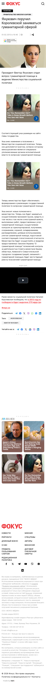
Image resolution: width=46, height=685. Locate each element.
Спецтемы (30, 537)
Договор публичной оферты (30, 551)
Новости (6, 533)
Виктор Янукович (11, 323)
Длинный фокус (10, 541)
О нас (4, 545)
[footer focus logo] (12, 526)
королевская (17, 318)
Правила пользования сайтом (9, 551)
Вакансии (30, 545)
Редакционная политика (9, 559)
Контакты (36, 677)
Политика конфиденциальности (16, 677)
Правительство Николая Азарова (17, 14)
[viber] (32, 564)
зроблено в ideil (9, 681)
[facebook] (6, 564)
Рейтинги (6, 537)
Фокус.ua (6, 308)
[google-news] (38, 564)
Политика (7, 11)
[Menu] (3, 3)
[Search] (43, 4)
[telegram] (19, 564)
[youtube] (25, 564)
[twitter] (12, 564)
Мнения (29, 533)
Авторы (28, 541)
